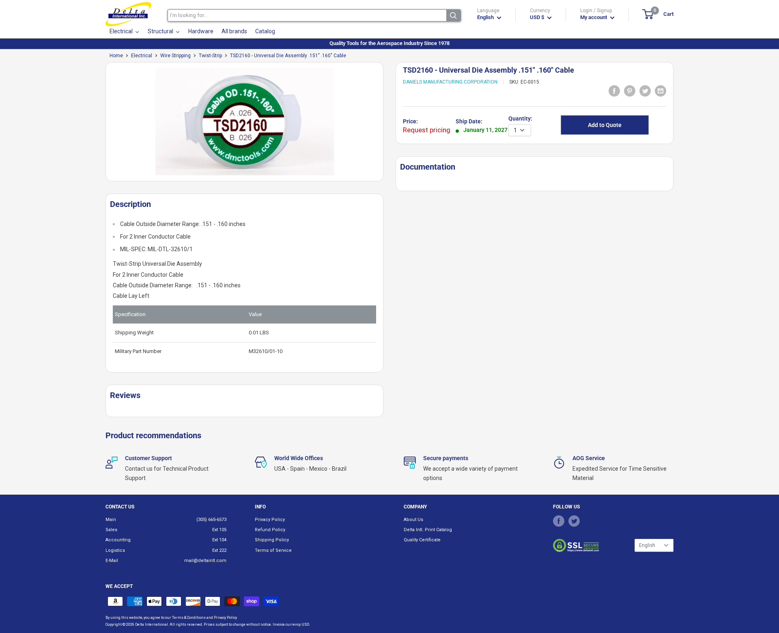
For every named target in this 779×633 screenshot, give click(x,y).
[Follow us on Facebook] (558, 521)
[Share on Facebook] (614, 90)
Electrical (141, 55)
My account (594, 17)
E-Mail (111, 560)
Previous (101, 125)
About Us (413, 519)
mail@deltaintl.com (205, 560)
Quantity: (520, 118)
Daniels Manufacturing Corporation (450, 82)
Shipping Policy (272, 540)
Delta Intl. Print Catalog (428, 529)
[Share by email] (660, 90)
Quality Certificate (422, 540)
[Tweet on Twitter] (645, 90)
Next (387, 125)
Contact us (119, 507)
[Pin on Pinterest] (629, 90)
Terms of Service (273, 550)
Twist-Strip (210, 55)
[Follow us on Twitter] (574, 521)
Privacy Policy (270, 519)
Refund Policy (270, 529)
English (647, 545)
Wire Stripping (175, 55)
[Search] (453, 15)
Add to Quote (605, 125)
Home (116, 55)
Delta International (151, 624)
